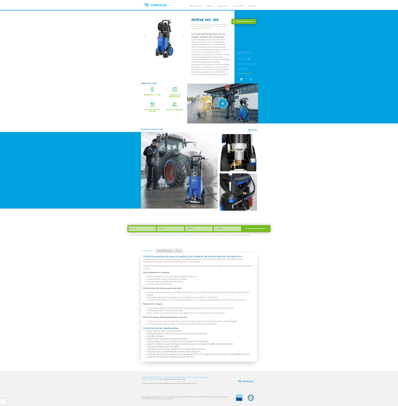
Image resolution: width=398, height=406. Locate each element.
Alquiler (209, 6)
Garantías (204, 377)
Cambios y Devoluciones (152, 379)
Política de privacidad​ (178, 235)
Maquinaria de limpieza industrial (205, 24)
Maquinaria (194, 6)
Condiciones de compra (152, 377)
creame (169, 399)
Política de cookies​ (190, 377)
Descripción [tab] (148, 251)
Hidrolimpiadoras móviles (206, 26)
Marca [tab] (178, 251)
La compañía (238, 6)
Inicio (192, 24)
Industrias (221, 6)
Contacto (252, 6)
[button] (241, 79)
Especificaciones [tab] (164, 251)
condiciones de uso (163, 235)
